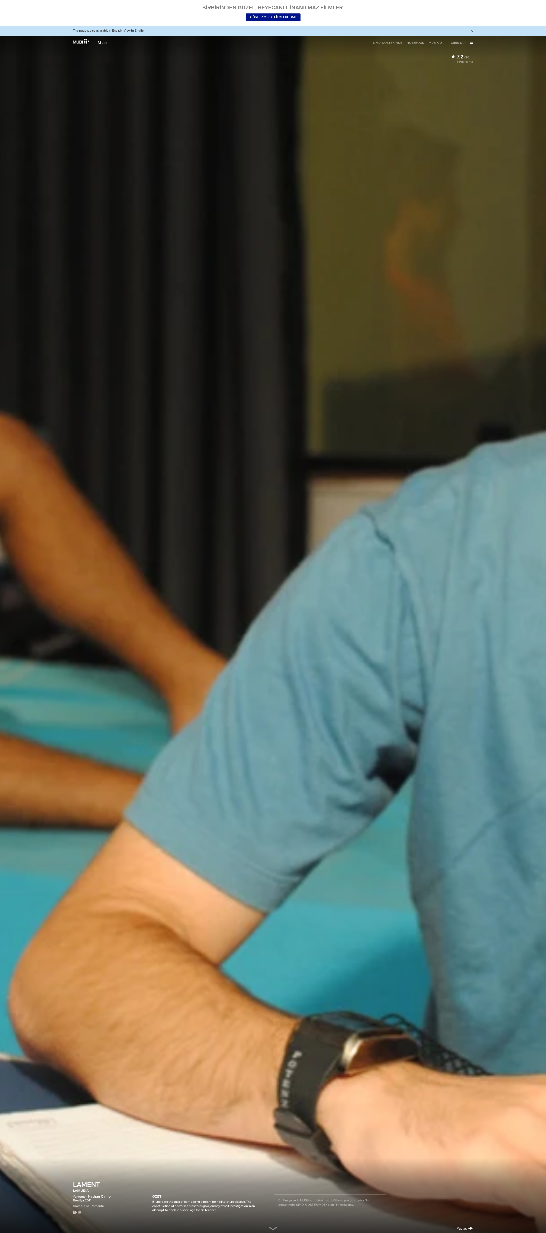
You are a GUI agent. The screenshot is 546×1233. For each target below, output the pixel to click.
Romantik (97, 1206)
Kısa (86, 1206)
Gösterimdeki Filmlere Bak (273, 17)
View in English (134, 30)
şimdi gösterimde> (311, 1205)
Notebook (415, 42)
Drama (77, 1206)
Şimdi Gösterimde (387, 42)
